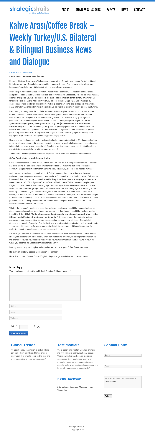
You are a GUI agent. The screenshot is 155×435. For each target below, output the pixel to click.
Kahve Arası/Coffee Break (20, 72)
